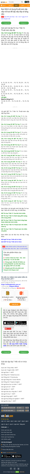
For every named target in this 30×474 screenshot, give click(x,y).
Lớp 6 (10, 5)
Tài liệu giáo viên (8, 410)
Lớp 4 (8, 421)
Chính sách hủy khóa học (7, 437)
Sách (19, 407)
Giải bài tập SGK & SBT (9, 407)
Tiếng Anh (22, 424)
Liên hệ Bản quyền (6, 439)
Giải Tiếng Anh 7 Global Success (10, 375)
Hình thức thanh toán (6, 432)
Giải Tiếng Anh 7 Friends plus (9, 377)
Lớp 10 (3, 424)
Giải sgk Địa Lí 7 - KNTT (7, 389)
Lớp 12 (11, 424)
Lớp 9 (26, 421)
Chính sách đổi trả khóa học (8, 434)
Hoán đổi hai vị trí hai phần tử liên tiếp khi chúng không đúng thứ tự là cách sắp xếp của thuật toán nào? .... (14, 127)
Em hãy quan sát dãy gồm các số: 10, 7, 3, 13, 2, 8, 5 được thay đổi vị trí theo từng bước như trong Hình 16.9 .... (14, 195)
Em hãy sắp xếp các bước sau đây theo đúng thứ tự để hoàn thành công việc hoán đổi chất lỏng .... (14, 119)
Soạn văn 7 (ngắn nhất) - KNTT (10, 370)
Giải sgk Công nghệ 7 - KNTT (9, 396)
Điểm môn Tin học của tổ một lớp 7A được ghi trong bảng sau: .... (14, 203)
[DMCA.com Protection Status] (21, 472)
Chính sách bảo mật (6, 430)
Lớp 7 (16, 5)
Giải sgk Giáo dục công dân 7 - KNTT (11, 391)
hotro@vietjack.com (11, 452)
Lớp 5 (3, 5)
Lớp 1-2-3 (3, 421)
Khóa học (21, 410)
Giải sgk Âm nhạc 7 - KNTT (8, 401)
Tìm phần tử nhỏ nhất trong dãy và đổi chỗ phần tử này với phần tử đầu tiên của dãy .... (14, 134)
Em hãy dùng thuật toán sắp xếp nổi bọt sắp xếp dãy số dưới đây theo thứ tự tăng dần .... (14, 169)
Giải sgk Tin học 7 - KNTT (8, 394)
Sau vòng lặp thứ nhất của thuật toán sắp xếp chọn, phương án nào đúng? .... (14, 146)
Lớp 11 (7, 424)
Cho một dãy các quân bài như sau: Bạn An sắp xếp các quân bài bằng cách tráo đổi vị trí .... (14, 157)
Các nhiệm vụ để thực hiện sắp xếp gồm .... (14, 152)
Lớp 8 (22, 5)
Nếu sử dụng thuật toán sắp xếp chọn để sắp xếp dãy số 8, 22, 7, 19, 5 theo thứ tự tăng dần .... (14, 163)
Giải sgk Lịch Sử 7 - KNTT (8, 387)
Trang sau (23, 23)
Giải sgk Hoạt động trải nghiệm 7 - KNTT (12, 399)
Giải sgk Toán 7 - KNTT (7, 372)
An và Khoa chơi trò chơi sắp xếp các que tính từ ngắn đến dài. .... (14, 182)
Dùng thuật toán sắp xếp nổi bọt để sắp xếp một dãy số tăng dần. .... (14, 140)
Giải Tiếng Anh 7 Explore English (10, 382)
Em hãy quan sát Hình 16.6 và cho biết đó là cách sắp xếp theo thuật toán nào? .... (14, 176)
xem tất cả (15, 304)
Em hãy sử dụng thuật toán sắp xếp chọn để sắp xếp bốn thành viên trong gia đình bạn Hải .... (14, 188)
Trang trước (6, 23)
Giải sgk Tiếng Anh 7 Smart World (10, 379)
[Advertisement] (15, 65)
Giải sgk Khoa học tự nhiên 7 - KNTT (11, 384)
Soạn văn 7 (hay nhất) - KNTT (9, 367)
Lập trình (16, 424)
